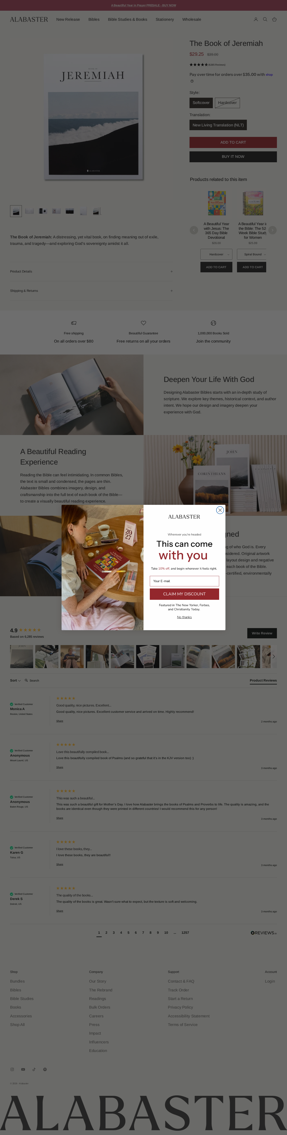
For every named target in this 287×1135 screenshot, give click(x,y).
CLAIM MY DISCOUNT (184, 594)
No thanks (184, 617)
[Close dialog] (220, 510)
